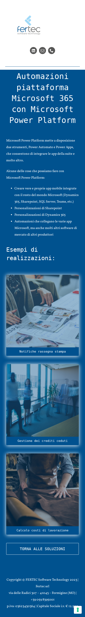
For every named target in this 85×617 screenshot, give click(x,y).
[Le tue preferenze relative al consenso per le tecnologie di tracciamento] (78, 610)
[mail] (42, 50)
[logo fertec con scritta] (29, 17)
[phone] (51, 50)
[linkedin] (33, 50)
